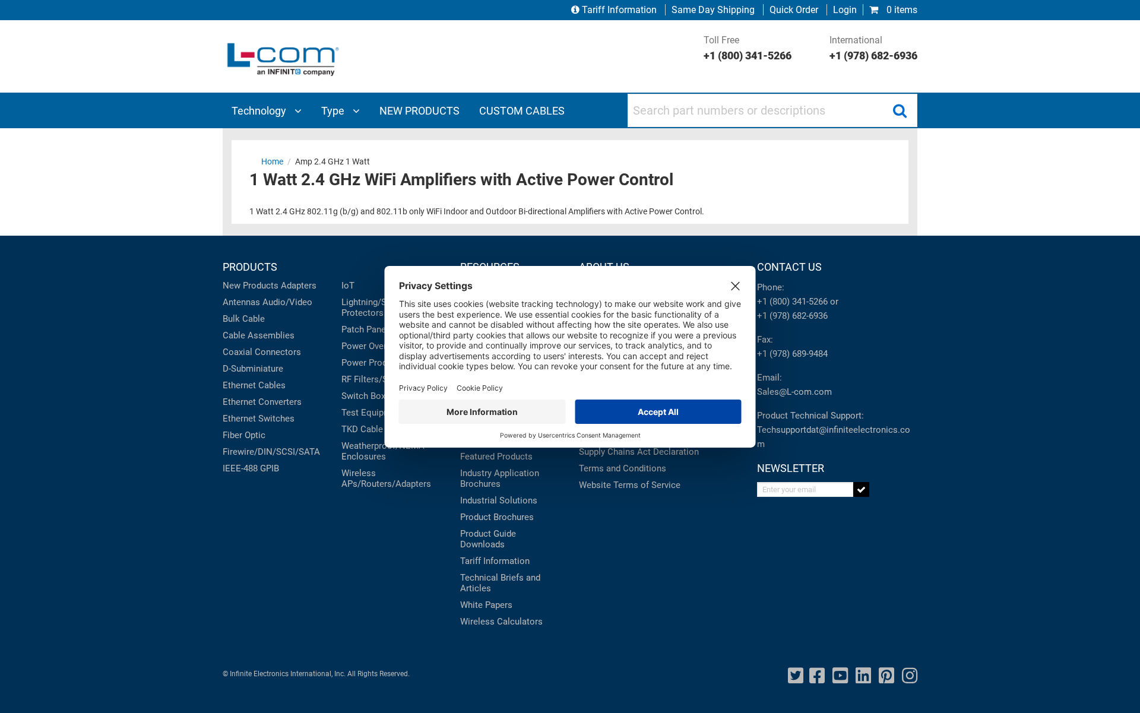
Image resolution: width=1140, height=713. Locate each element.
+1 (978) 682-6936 (792, 315)
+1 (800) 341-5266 (792, 301)
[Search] (899, 110)
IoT (347, 285)
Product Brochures (497, 517)
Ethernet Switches (258, 418)
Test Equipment (372, 412)
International (873, 48)
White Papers (486, 605)
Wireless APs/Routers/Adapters (386, 478)
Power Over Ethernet (381, 346)
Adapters (298, 285)
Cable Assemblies (258, 335)
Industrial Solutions (498, 500)
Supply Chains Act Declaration (639, 451)
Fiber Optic (244, 435)
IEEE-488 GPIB (251, 468)
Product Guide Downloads (488, 539)
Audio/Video (287, 302)
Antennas (241, 302)
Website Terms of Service (629, 485)
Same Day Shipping (713, 9)
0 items (900, 9)
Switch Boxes (368, 396)
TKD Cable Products (381, 429)
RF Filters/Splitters (378, 379)
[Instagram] (909, 676)
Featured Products (496, 456)
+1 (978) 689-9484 (792, 353)
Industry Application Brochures (499, 478)
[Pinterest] (886, 676)
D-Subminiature (253, 368)
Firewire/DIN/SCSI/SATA (271, 451)
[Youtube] (840, 676)
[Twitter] (795, 676)
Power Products (372, 362)
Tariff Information (619, 9)
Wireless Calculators (501, 621)
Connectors (278, 352)
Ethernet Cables (254, 385)
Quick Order (794, 9)
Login (845, 9)
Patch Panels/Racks (381, 329)
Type (334, 110)
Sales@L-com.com (794, 391)
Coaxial (237, 352)
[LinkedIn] (863, 676)
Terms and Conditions (622, 468)
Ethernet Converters (262, 402)
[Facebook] (817, 676)
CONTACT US (789, 267)
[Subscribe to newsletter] (861, 489)
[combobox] (772, 110)
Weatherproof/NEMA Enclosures (383, 451)
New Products (250, 285)
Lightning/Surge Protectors (372, 307)
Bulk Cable (244, 318)
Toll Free (747, 48)
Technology (260, 110)
